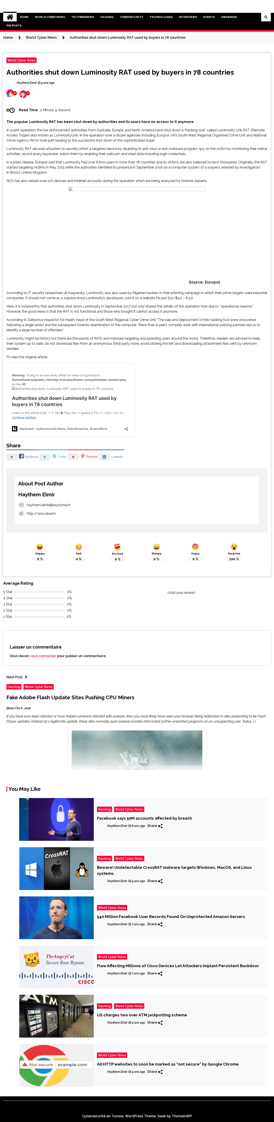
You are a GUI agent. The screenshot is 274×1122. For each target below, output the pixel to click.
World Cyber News (50, 17)
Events (209, 17)
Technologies (161, 17)
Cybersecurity (131, 17)
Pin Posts (13, 25)
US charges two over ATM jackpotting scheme (142, 1015)
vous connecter (43, 656)
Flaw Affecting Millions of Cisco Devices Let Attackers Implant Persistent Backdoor (178, 965)
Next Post (14, 677)
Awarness (229, 17)
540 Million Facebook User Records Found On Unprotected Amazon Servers (171, 916)
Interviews (188, 17)
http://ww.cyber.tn (41, 513)
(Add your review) (181, 593)
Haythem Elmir (36, 494)
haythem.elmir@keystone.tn (49, 505)
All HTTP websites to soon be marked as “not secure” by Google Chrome (168, 1064)
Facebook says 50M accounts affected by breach (144, 818)
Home (24, 17)
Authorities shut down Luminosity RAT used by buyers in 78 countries (120, 72)
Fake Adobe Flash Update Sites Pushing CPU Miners (70, 697)
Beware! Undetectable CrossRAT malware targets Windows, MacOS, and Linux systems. (174, 870)
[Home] (10, 17)
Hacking (106, 17)
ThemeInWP (182, 1116)
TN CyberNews (82, 17)
